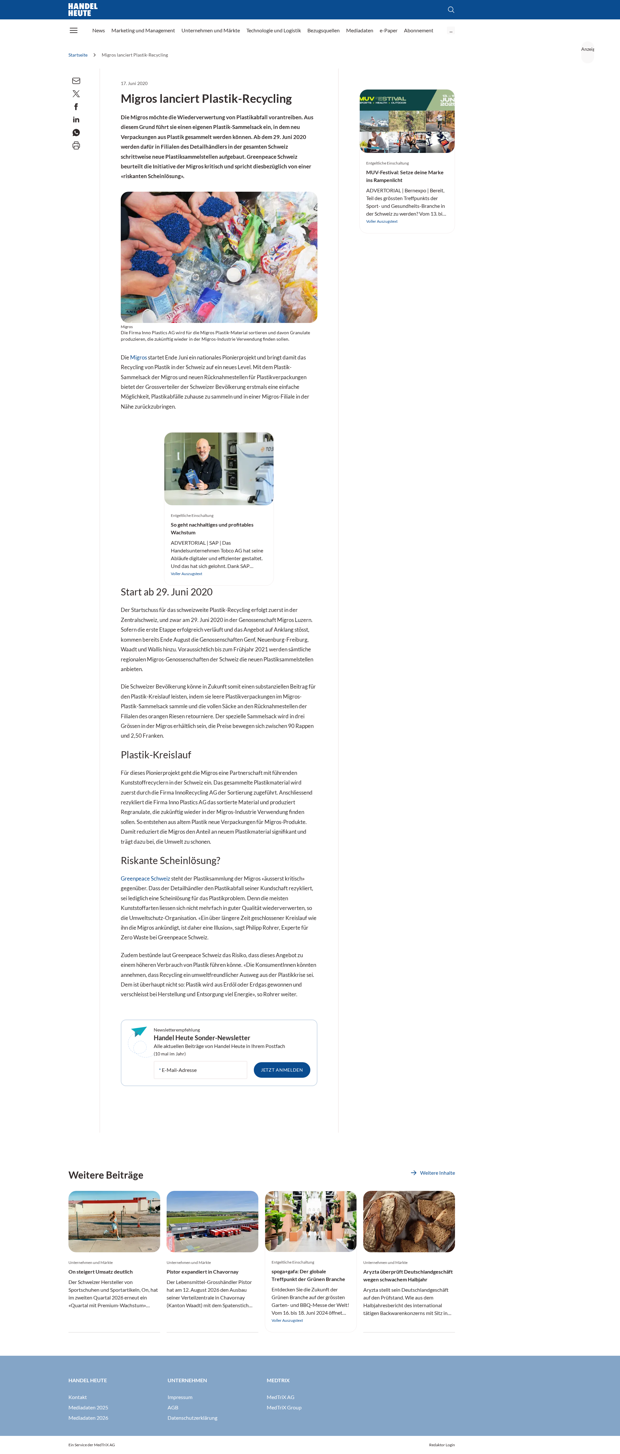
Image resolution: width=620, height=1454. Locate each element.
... (451, 30)
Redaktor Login (442, 1444)
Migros (138, 357)
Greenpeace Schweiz (145, 878)
